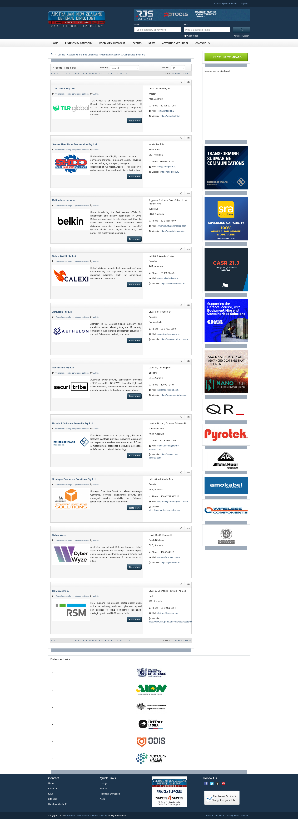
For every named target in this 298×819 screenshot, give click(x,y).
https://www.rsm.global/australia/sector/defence (170, 622)
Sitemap (245, 815)
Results (165, 67)
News (151, 43)
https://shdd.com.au (170, 172)
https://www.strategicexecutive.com (165, 510)
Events (137, 43)
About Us (52, 788)
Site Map (52, 798)
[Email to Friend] (188, 82)
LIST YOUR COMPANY (226, 57)
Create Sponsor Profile (225, 3)
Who (186, 24)
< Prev (166, 73)
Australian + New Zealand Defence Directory (86, 815)
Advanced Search (241, 35)
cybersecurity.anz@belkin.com (171, 226)
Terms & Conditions (215, 815)
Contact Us (202, 43)
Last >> (187, 73)
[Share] (181, 82)
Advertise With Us (173, 43)
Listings (61, 54)
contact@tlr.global (165, 111)
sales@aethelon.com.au (168, 334)
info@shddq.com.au (166, 167)
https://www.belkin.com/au (173, 231)
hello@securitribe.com (167, 390)
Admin (96, 93)
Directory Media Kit (57, 804)
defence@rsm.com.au (167, 613)
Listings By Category (78, 43)
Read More (134, 120)
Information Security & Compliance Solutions (122, 54)
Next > (178, 73)
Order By (103, 67)
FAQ (50, 793)
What (137, 24)
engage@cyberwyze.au (168, 557)
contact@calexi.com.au (168, 278)
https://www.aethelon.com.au (174, 339)
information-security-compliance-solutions (72, 93)
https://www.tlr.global (170, 116)
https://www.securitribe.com (173, 395)
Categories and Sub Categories (82, 54)
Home (55, 43)
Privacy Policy (233, 815)
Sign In (244, 3)
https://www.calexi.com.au (173, 283)
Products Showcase (112, 43)
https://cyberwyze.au (170, 562)
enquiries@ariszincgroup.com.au (172, 501)
